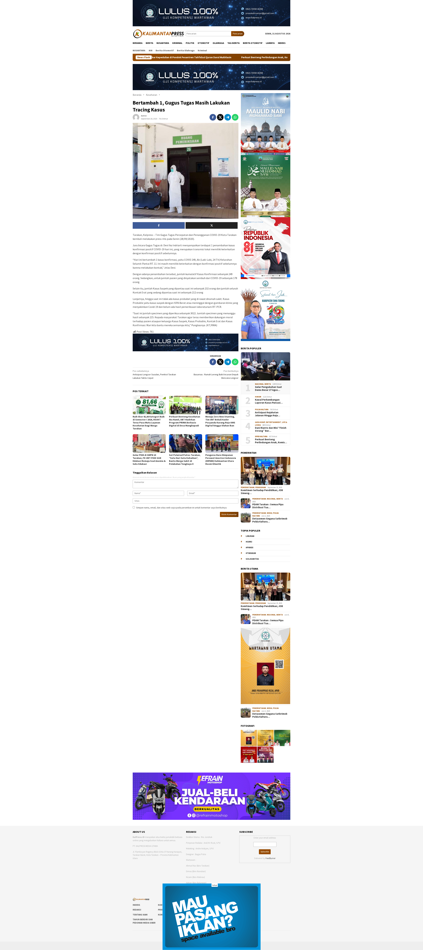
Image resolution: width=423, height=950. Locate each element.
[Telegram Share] (227, 117)
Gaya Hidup (260, 422)
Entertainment (273, 422)
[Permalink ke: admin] (136, 117)
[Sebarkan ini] (213, 117)
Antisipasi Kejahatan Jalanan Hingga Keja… (267, 414)
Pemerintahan (247, 487)
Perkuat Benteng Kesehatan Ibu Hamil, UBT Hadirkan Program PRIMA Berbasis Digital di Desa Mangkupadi (184, 421)
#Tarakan (251, 553)
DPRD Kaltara (261, 436)
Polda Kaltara (261, 409)
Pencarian (238, 33)
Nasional (259, 384)
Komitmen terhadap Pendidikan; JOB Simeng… (262, 492)
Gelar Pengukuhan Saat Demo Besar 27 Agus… (268, 388)
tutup (214, 885)
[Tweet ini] (220, 117)
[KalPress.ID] (159, 33)
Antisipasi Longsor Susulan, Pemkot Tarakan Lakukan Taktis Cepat (154, 374)
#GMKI (249, 541)
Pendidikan (260, 487)
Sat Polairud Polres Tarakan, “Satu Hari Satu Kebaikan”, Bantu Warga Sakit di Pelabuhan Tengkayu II (184, 459)
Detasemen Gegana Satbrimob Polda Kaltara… (269, 520)
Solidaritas (252, 559)
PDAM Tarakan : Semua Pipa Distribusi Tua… (267, 506)
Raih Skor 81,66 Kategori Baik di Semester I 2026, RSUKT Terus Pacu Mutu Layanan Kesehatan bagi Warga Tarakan (149, 422)
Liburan (250, 536)
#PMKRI (249, 547)
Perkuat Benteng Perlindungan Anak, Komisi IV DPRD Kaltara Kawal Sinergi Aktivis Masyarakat (222, 57)
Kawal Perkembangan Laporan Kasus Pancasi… (269, 401)
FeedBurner (270, 858)
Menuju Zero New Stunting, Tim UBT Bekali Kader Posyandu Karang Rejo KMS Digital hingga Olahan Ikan (220, 421)
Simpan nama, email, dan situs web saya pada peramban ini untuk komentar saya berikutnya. (181, 507)
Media (269, 513)
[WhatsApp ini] (235, 117)
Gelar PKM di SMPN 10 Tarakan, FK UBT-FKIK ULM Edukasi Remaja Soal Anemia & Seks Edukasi (149, 459)
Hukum (258, 397)
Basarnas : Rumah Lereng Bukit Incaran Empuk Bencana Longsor (216, 374)
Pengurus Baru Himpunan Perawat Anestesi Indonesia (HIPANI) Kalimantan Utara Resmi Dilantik (220, 459)
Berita (268, 384)
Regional (271, 499)
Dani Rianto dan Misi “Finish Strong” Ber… (270, 429)
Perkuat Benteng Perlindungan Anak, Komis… (271, 441)
